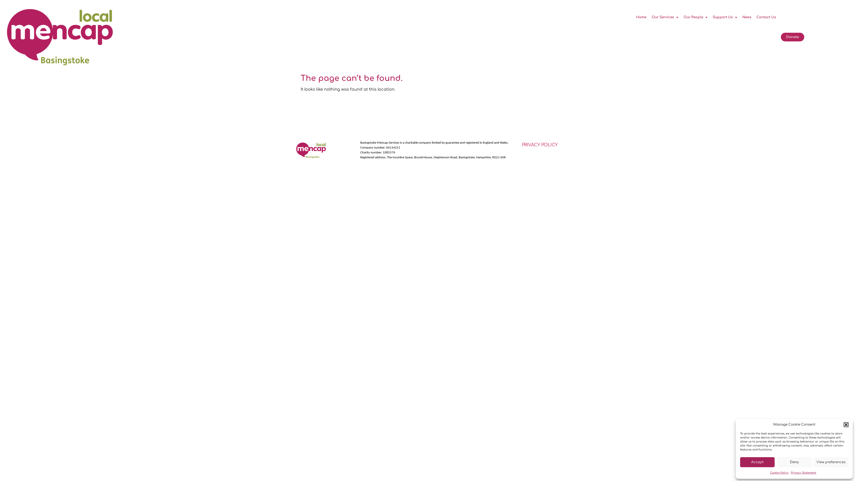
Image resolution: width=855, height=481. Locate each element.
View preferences (830, 462)
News (746, 17)
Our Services (663, 17)
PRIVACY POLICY (540, 144)
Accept (757, 462)
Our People (693, 17)
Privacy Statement (803, 472)
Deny (794, 462)
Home (641, 17)
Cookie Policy (779, 472)
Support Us (723, 17)
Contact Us (766, 17)
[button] (846, 424)
